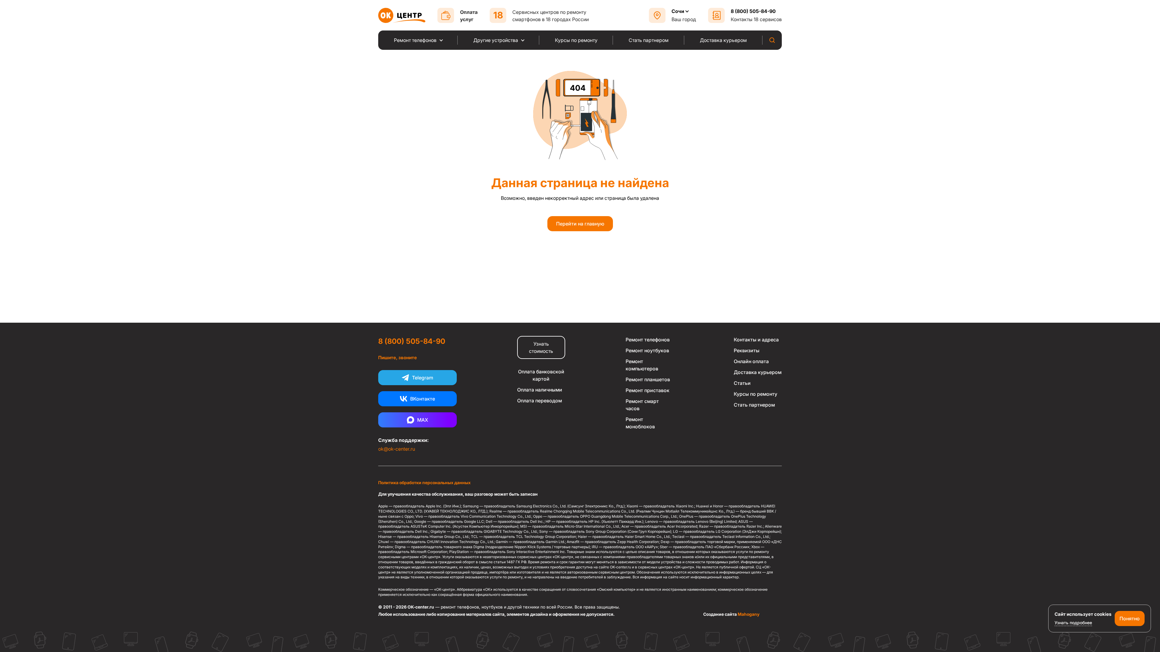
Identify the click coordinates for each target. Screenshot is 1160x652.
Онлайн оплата (751, 361)
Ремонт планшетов (648, 379)
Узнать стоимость (541, 347)
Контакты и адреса (756, 340)
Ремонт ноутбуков (647, 350)
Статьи (742, 383)
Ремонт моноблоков (640, 423)
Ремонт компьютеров (642, 365)
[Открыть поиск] (772, 40)
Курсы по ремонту (755, 394)
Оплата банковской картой (541, 375)
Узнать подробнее (1073, 622)
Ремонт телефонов (648, 340)
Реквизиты (746, 350)
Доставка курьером (757, 372)
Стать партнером (754, 405)
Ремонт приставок (647, 390)
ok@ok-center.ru (396, 449)
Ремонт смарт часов (642, 404)
